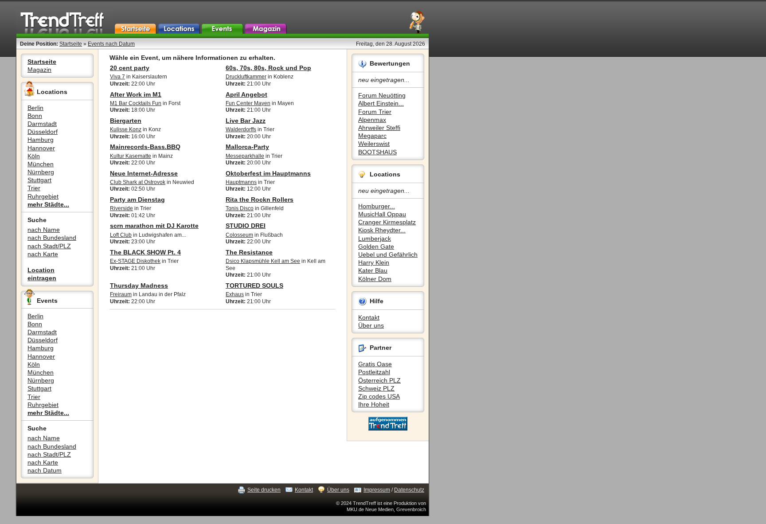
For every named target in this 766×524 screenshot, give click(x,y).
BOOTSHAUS (377, 152)
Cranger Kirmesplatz (387, 222)
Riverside (121, 208)
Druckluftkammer (246, 77)
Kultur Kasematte (130, 156)
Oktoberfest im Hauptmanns (268, 173)
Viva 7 (117, 77)
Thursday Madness (139, 285)
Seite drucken (264, 490)
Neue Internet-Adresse (144, 173)
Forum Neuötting (382, 95)
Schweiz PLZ (376, 388)
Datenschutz (409, 490)
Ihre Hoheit (373, 404)
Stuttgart (39, 180)
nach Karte (42, 254)
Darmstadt (42, 123)
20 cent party (129, 67)
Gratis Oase (375, 364)
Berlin (35, 107)
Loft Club (121, 235)
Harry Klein (373, 262)
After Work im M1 (135, 94)
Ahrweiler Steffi (379, 127)
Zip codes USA (379, 396)
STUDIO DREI (246, 225)
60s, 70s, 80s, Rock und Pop (268, 67)
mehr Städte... (48, 204)
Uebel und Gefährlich (388, 254)
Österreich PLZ (379, 380)
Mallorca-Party (247, 146)
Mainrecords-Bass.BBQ (145, 146)
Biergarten (125, 120)
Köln (33, 156)
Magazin (39, 69)
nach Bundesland (51, 237)
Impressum (376, 490)
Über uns (371, 325)
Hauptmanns (241, 182)
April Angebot (246, 94)
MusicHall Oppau (382, 214)
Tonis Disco (240, 208)
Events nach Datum (111, 44)
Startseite (70, 44)
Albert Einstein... (381, 103)
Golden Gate (376, 246)
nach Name (43, 229)
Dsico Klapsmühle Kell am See (263, 261)
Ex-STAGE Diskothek (135, 261)
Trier (33, 188)
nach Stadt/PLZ (49, 246)
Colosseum (239, 235)
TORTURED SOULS (254, 285)
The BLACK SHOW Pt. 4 (145, 252)
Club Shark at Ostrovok (137, 182)
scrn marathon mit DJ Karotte (154, 225)
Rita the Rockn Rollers (259, 199)
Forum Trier (374, 111)
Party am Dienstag (137, 199)
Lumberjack (374, 238)
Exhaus (235, 294)
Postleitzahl (374, 371)
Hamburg (40, 139)
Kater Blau (372, 270)
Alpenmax (372, 119)
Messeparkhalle (245, 156)
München (40, 164)
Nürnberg (40, 172)
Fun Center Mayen (248, 103)
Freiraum (121, 294)
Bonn (34, 115)
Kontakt (368, 317)
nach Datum (44, 470)
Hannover (41, 148)
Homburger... (376, 206)
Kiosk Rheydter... (382, 230)
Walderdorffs (241, 129)
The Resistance (249, 252)
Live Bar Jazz (246, 120)
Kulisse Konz (125, 129)
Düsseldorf (42, 131)
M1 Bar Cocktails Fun (135, 103)
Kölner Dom (374, 278)
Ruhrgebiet (43, 196)
